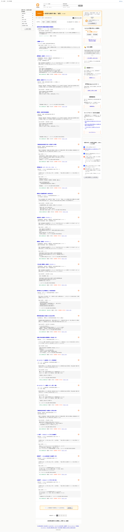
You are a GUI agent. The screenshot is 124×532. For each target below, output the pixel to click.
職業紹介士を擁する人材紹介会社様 (69, 527)
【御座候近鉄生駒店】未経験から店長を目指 (46, 410)
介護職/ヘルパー (40, 41)
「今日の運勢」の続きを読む (92, 58)
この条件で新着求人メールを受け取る (91, 177)
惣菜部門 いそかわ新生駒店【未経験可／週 (46, 456)
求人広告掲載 (9, 1)
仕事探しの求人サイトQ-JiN (37, 5)
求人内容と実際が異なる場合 (52, 527)
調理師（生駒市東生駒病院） (43, 112)
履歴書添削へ (92, 106)
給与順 (48, 21)
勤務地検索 (65, 3)
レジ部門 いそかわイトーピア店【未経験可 (46, 434)
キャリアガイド (43, 527)
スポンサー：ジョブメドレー (44, 35)
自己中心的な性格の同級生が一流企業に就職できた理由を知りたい (93, 125)
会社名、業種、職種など (47, 7)
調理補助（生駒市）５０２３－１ (44, 56)
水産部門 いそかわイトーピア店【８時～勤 (46, 480)
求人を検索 (3, 1)
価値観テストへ (92, 77)
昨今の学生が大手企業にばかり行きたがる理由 (93, 122)
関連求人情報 (64, 74)
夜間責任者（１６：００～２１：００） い (46, 167)
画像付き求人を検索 (78, 17)
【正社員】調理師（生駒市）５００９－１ (46, 264)
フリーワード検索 (46, 3)
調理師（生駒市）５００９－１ (44, 241)
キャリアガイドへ (92, 132)
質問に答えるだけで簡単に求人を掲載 (92, 40)
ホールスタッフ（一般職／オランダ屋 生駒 (46, 385)
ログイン (121, 1)
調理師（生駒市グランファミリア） (45, 80)
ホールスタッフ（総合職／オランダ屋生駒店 (46, 360)
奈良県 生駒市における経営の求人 (91, 149)
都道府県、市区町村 (66, 7)
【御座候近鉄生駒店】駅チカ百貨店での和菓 (46, 144)
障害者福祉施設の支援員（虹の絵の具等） (46, 315)
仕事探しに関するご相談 (92, 90)
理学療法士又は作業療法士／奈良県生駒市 (46, 290)
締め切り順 (54, 21)
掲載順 (43, 21)
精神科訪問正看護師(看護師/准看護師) (45, 26)
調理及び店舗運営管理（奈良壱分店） (45, 193)
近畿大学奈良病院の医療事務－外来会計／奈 (46, 337)
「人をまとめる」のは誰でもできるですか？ (92, 128)
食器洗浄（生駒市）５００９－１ (44, 217)
